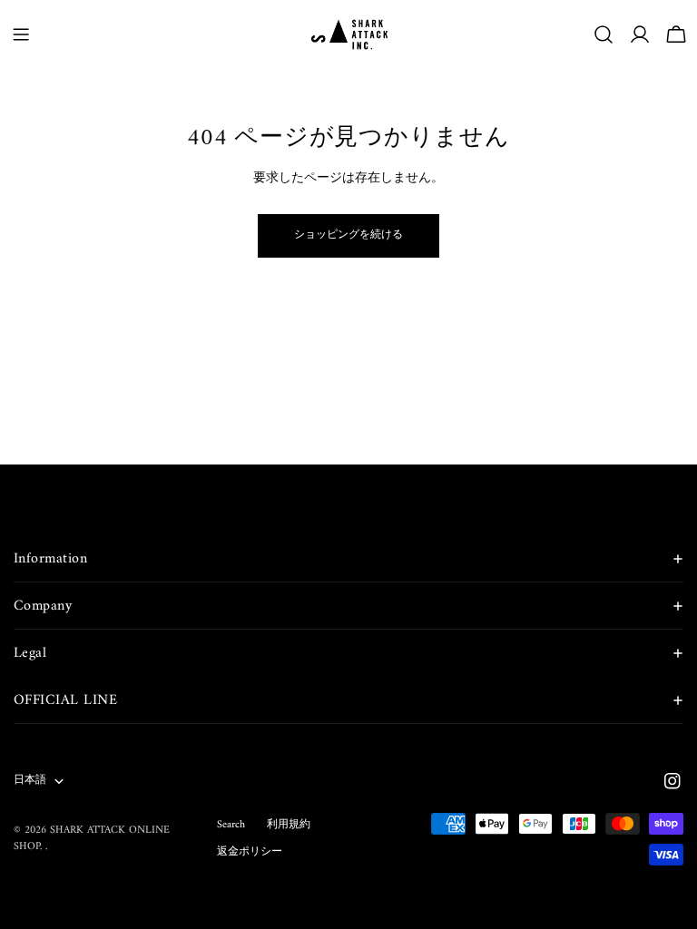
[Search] (603, 34)
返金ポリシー (249, 852)
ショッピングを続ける (348, 235)
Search (231, 825)
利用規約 (288, 825)
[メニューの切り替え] (21, 34)
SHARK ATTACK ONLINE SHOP (92, 838)
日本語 (30, 780)
